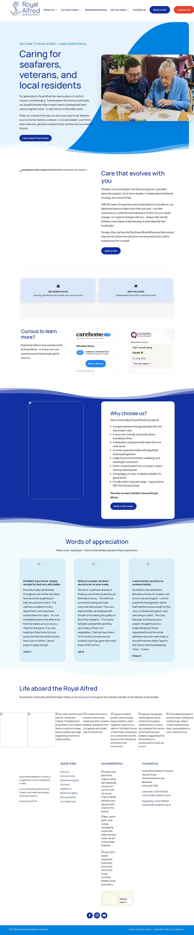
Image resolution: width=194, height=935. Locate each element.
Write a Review (95, 363)
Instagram (98, 697)
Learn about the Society (35, 138)
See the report (141, 363)
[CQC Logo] (141, 337)
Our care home (67, 776)
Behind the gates (69, 793)
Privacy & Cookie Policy (140, 929)
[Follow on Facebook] (90, 915)
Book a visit (111, 250)
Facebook (83, 697)
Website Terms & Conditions (169, 929)
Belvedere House (85, 346)
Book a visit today (123, 506)
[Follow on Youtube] (104, 915)
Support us (65, 788)
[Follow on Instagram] (97, 915)
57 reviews (105, 354)
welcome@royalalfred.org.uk (156, 795)
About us (64, 771)
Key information (68, 797)
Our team (65, 784)
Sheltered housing (69, 780)
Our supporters (68, 801)
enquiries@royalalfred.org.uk (156, 804)
